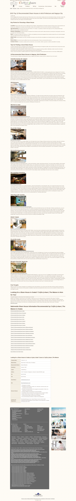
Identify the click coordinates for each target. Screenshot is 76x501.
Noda (18, 440)
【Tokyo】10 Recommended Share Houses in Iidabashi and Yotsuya (22, 339)
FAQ (25, 410)
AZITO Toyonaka (21, 442)
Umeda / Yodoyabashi (28, 426)
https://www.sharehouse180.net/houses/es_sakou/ (19, 273)
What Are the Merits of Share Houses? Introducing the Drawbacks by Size (23, 462)
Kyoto (38, 432)
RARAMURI (13, 440)
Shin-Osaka (27, 425)
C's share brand (14, 425)
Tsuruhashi (30, 439)
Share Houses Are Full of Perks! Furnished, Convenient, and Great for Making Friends (25, 461)
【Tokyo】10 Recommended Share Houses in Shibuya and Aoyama (22, 327)
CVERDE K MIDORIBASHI (43, 438)
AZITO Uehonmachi (23, 439)
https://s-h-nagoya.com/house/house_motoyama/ (19, 94)
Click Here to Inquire (14, 303)
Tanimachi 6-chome (26, 438)
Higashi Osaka (39, 427)
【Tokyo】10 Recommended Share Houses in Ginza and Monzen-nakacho (23, 343)
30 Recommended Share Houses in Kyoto (17, 319)
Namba (26, 429)
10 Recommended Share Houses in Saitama (18, 315)
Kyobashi (26, 430)
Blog (25, 412)
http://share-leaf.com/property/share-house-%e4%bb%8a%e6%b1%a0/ (22, 251)
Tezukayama (26, 440)
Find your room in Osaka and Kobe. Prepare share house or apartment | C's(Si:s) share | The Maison (38, 498)
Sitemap (38, 411)
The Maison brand (15, 426)
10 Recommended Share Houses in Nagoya (18, 323)
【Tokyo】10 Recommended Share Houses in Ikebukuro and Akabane (22, 331)
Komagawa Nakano (33, 440)
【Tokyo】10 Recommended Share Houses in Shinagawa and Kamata (22, 333)
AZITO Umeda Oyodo (37, 436)
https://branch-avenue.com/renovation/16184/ (18, 162)
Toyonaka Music (14, 442)
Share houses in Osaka (16, 429)
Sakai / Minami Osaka (40, 429)
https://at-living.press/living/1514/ (16, 184)
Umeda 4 (26, 436)
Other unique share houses (16, 427)
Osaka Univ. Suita (40, 440)
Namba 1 (13, 439)
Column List (27, 413)
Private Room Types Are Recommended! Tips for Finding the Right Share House (24, 455)
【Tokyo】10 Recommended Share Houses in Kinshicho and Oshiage (22, 345)
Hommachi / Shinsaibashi (29, 427)
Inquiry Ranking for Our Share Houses (17, 351)
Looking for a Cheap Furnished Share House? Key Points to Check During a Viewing (25, 453)
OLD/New (42, 442)
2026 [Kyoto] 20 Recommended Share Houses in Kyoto (21, 486)
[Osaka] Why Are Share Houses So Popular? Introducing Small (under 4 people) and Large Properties (27, 449)
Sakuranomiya (35, 439)
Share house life (14, 419)
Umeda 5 (31, 436)
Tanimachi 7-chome (34, 438)
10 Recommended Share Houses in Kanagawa (19, 467)
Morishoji (44, 439)
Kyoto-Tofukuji (36, 443)
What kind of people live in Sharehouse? (16, 416)
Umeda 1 (18, 436)
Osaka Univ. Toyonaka (28, 442)
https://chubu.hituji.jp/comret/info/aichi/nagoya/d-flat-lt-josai (20, 116)
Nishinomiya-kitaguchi (21, 443)
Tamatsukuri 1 (14, 438)
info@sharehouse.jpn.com (25, 379)
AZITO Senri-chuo (37, 442)
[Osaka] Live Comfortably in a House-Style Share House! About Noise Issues (23, 450)
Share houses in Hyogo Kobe (17, 431)
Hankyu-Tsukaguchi (30, 443)
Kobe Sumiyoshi (14, 443)
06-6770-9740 (23, 374)
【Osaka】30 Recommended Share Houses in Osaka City (20, 347)
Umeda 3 (22, 436)
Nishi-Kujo (21, 440)
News (26, 411)
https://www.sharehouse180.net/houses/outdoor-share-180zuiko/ (21, 70)
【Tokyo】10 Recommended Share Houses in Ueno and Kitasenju (21, 335)
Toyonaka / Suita (40, 426)
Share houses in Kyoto (16, 430)
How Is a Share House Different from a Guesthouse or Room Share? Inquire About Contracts (26, 459)
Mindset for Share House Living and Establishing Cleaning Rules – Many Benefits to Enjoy (25, 456)
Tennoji (38, 425)
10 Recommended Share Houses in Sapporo (18, 321)
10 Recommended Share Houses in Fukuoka (18, 325)
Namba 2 (17, 439)
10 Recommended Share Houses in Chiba (18, 466)
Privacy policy (39, 410)
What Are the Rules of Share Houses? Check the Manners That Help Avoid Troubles (25, 460)
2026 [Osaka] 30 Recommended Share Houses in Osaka (21, 485)
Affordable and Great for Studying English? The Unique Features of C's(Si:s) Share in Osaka (26, 454)
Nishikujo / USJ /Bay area (29, 431)
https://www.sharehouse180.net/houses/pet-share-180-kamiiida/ (21, 206)
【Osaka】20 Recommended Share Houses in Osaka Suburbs (21, 349)
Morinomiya (44, 436)
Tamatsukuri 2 (20, 438)
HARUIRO (40, 439)
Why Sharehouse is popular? (17, 410)
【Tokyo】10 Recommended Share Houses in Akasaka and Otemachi (22, 341)
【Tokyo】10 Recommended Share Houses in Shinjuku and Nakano (22, 329)
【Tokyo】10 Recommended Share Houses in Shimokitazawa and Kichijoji (23, 337)
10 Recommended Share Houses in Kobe (17, 317)
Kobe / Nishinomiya (40, 430)
